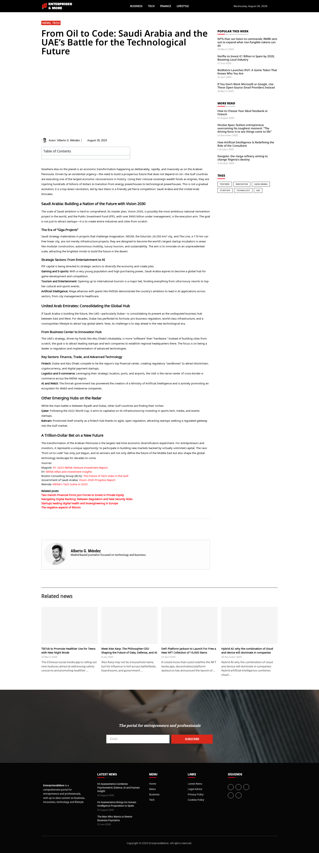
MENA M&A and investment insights (69, 471)
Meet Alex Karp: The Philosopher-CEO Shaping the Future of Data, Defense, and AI (129, 650)
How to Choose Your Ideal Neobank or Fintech (242, 112)
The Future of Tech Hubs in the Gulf (106, 476)
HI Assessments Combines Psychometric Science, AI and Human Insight (118, 787)
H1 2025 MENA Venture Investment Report (80, 467)
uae (258, 190)
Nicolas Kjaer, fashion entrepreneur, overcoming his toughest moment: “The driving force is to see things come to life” (244, 128)
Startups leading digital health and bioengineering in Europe (79, 503)
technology (243, 190)
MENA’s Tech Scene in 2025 (70, 484)
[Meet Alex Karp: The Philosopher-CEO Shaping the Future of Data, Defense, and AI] (129, 625)
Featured (224, 184)
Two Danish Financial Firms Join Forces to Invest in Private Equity (82, 495)
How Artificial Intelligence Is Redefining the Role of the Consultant (245, 143)
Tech (151, 6)
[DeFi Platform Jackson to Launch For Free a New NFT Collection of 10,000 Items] (189, 625)
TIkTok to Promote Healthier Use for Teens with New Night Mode (68, 650)
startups (225, 190)
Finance (165, 6)
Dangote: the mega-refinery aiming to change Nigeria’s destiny (242, 157)
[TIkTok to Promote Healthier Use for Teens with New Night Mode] (69, 625)
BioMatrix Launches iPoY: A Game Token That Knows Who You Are (247, 71)
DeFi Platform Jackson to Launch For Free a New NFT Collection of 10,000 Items (188, 650)
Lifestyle (183, 6)
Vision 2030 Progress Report (97, 480)
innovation (242, 184)
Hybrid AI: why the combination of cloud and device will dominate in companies (247, 650)
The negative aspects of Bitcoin (61, 507)
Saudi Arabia (260, 184)
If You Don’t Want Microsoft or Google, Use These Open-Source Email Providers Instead (246, 85)
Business (136, 6)
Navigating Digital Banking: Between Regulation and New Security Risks (87, 499)
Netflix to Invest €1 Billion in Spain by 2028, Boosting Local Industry (246, 57)
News (46, 23)
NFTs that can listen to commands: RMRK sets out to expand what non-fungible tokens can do (247, 42)
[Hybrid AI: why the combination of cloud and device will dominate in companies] (249, 625)
